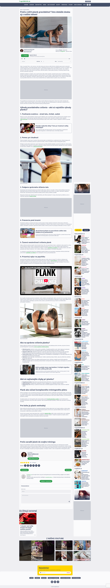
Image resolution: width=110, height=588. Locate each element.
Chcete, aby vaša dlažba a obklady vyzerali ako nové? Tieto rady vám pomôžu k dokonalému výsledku (85, 390)
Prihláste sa (29, 474)
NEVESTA (84, 257)
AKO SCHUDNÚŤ (51, 4)
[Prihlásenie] (87, 5)
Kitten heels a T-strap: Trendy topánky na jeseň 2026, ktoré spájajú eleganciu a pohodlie (86, 240)
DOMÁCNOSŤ (85, 385)
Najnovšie (86, 230)
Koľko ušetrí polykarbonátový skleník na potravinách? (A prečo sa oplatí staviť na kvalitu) (85, 377)
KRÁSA (44, 4)
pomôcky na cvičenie (52, 247)
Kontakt (37, 578)
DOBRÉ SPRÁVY (85, 341)
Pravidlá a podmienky (53, 578)
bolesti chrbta (33, 196)
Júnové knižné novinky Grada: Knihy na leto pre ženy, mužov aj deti (85, 485)
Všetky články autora (33, 458)
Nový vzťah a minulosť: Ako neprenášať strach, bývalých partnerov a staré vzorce (86, 282)
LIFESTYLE (84, 245)
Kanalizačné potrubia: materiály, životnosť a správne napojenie (84, 434)
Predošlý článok (24, 470)
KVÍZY (84, 4)
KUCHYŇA (84, 450)
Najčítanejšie (78, 230)
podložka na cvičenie (31, 252)
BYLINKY (71, 4)
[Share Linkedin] (36, 465)
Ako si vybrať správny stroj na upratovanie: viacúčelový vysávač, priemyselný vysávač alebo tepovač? (85, 401)
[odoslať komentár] (69, 502)
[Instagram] (90, 1)
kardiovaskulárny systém (53, 399)
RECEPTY (58, 4)
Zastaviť (23, 61)
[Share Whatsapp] (28, 465)
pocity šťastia (54, 260)
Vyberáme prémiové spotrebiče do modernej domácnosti (85, 454)
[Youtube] (88, 1)
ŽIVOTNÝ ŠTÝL (38, 4)
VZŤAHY (83, 278)
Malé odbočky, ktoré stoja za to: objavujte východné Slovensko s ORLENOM (85, 345)
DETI (83, 364)
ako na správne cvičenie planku (41, 346)
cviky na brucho (23, 119)
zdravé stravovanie (38, 146)
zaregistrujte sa (49, 477)
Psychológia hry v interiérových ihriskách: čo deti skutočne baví (86, 367)
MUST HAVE (84, 267)
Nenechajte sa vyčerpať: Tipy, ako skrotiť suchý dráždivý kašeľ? (86, 323)
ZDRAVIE (26, 4)
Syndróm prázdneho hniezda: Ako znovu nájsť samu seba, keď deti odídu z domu (86, 249)
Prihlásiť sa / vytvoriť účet (46, 481)
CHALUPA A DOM (85, 430)
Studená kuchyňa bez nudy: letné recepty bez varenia (86, 463)
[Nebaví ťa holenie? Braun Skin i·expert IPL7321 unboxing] (64, 556)
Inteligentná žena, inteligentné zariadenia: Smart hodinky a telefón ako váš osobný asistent (86, 334)
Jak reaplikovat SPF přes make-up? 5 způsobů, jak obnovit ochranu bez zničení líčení (85, 312)
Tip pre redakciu (76, 578)
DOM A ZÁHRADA (78, 4)
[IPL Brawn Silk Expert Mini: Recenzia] (82, 556)
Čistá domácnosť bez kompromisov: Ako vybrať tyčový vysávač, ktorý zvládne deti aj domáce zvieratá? (86, 476)
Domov (21, 9)
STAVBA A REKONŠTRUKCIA (85, 410)
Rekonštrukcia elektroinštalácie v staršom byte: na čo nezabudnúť (85, 414)
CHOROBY (31, 4)
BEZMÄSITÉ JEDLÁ (85, 459)
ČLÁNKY (83, 319)
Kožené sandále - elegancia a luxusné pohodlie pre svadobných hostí (85, 271)
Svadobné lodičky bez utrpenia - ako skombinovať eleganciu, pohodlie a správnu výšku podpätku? (86, 262)
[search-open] (90, 5)
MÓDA (83, 236)
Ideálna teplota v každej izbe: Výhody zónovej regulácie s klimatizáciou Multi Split (85, 443)
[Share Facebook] (25, 465)
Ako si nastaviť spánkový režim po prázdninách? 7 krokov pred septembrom (85, 291)
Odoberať (68, 572)
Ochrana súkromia (65, 578)
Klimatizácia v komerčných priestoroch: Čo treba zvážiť (85, 423)
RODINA (83, 287)
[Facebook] (86, 1)
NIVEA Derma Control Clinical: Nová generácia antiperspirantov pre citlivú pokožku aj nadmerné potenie (85, 356)
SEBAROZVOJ (64, 4)
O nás (31, 578)
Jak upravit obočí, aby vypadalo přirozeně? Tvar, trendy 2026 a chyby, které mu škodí (86, 303)
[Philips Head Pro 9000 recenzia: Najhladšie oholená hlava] (82, 545)
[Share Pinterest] (33, 465)
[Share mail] (39, 465)
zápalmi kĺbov (48, 413)
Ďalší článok (68, 470)
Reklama (44, 578)
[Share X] (31, 465)
